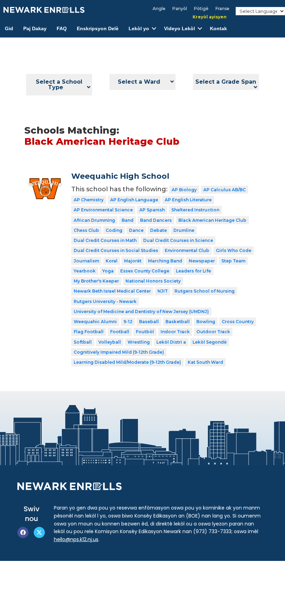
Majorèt (132, 260)
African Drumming (94, 220)
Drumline (183, 230)
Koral (111, 260)
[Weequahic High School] (45, 176)
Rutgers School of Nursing (204, 291)
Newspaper (202, 260)
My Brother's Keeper (96, 281)
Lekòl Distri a (171, 342)
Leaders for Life (193, 271)
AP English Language (134, 199)
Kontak (218, 28)
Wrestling (139, 342)
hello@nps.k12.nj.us (76, 539)
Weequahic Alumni (95, 321)
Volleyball (109, 342)
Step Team (233, 260)
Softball (83, 342)
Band (127, 220)
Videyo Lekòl (179, 28)
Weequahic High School (120, 176)
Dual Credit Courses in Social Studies (116, 250)
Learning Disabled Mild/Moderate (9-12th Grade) (127, 362)
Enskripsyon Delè (98, 28)
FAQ (62, 28)
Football (119, 331)
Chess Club (86, 230)
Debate (158, 230)
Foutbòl (145, 331)
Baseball (149, 321)
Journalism (86, 260)
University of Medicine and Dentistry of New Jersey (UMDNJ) (141, 311)
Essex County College (144, 271)
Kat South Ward (205, 362)
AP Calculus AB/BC (224, 189)
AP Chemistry (89, 199)
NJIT (162, 291)
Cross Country (238, 321)
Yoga (108, 271)
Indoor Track (175, 331)
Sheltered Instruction (195, 209)
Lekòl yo (139, 28)
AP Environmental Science (103, 209)
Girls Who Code (233, 250)
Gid (9, 28)
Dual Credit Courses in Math (105, 240)
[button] (154, 28)
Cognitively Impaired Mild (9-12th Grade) (119, 352)
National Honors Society (153, 281)
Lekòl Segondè (210, 342)
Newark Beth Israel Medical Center (112, 291)
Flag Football (89, 331)
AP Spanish (152, 209)
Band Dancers (156, 220)
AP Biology (184, 189)
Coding (114, 230)
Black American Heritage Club (212, 220)
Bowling (205, 321)
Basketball (177, 321)
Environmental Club (187, 250)
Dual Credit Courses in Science (178, 240)
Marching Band (165, 260)
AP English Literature (188, 199)
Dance (136, 230)
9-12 (127, 321)
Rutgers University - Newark (105, 301)
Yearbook (85, 271)
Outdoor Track (213, 331)
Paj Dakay (35, 28)
